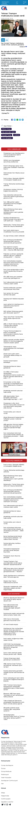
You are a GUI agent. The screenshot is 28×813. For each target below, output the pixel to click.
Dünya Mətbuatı (6, 771)
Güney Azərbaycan (7, 765)
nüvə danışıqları (7, 138)
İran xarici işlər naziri (8, 132)
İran (2, 783)
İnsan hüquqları (6, 777)
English (24, 2)
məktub (16, 135)
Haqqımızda (5, 796)
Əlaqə (3, 793)
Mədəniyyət (5, 774)
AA (3, 40)
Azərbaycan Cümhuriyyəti (9, 780)
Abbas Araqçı (6, 129)
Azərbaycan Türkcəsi (5, 2)
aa (7, 40)
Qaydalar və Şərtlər (7, 802)
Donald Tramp (6, 135)
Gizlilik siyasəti (5, 799)
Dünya (3, 768)
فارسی (17, 2)
